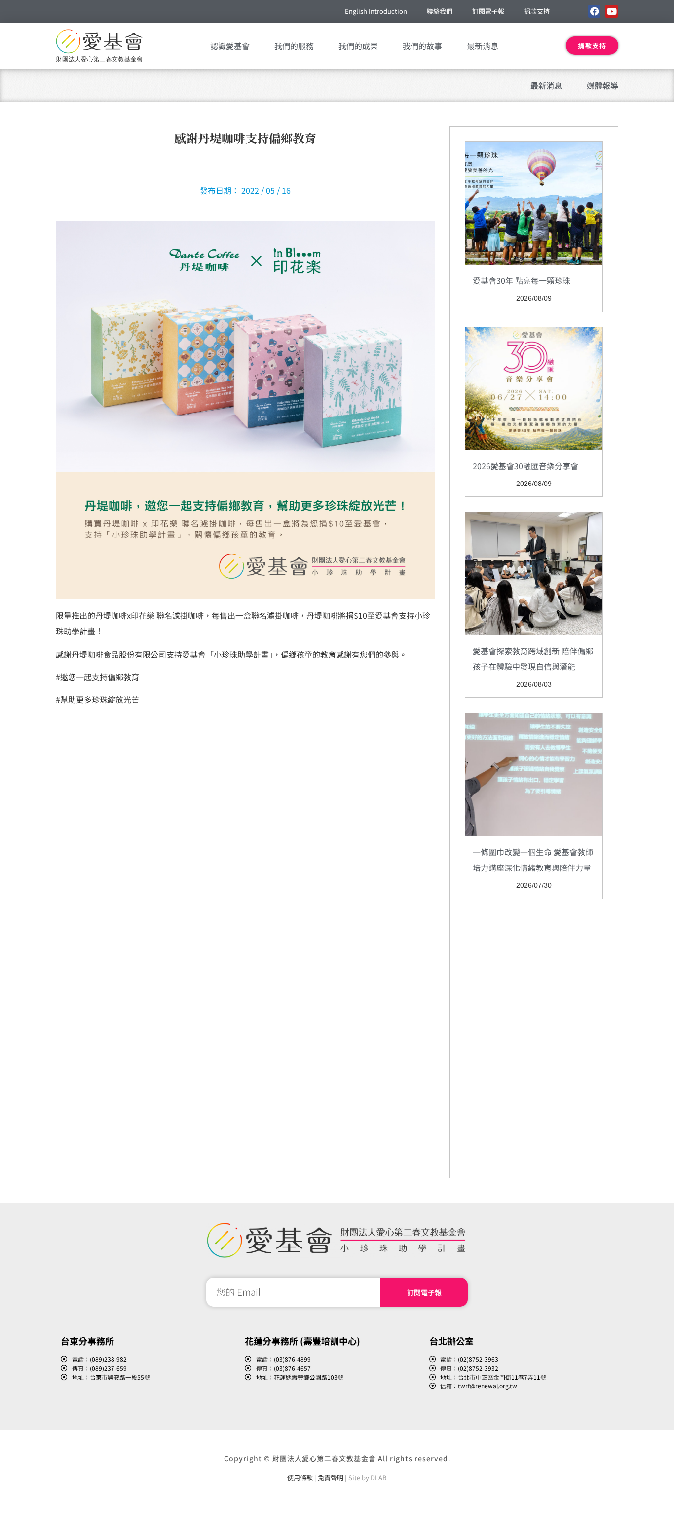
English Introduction (376, 11)
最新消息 (482, 46)
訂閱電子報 (488, 11)
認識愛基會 (230, 46)
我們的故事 (422, 46)
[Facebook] (594, 11)
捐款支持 (537, 11)
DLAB (379, 1477)
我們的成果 (358, 46)
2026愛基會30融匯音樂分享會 (525, 466)
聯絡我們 (439, 11)
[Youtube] (611, 11)
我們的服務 (294, 46)
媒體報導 (602, 85)
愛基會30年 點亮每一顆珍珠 (521, 280)
